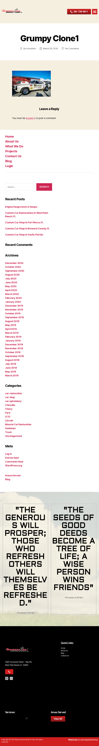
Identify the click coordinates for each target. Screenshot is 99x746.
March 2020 (12, 294)
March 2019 (11, 332)
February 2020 (13, 298)
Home (9, 136)
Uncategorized (13, 436)
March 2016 (11, 375)
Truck (8, 432)
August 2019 (12, 321)
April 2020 (11, 290)
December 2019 (14, 305)
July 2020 (10, 278)
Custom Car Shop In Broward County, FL (27, 228)
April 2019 (11, 329)
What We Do (14, 146)
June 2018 (11, 367)
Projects (11, 151)
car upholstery (13, 401)
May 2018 (10, 371)
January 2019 (13, 340)
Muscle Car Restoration (18, 424)
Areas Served (12, 475)
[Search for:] (19, 187)
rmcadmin (31, 48)
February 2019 (13, 336)
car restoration (13, 393)
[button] (94, 11)
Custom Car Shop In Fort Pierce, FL (24, 222)
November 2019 (14, 309)
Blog (8, 161)
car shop (10, 397)
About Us (12, 141)
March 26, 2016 (50, 48)
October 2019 (12, 313)
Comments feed (14, 461)
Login (9, 166)
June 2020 (11, 282)
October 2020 (13, 267)
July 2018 (10, 364)
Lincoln (9, 420)
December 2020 (14, 263)
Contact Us (13, 156)
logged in (30, 118)
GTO (7, 416)
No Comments (72, 48)
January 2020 (13, 301)
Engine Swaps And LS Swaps (21, 206)
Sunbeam (10, 428)
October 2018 (12, 352)
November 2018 (14, 348)
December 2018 (14, 344)
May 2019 (10, 325)
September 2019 (14, 317)
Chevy (9, 409)
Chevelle (10, 405)
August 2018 (12, 360)
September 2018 (14, 356)
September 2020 (14, 270)
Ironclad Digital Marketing (88, 740)
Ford (7, 412)
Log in (8, 454)
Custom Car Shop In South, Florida (24, 234)
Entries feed (12, 457)
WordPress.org (13, 465)
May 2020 (10, 286)
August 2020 (12, 274)
